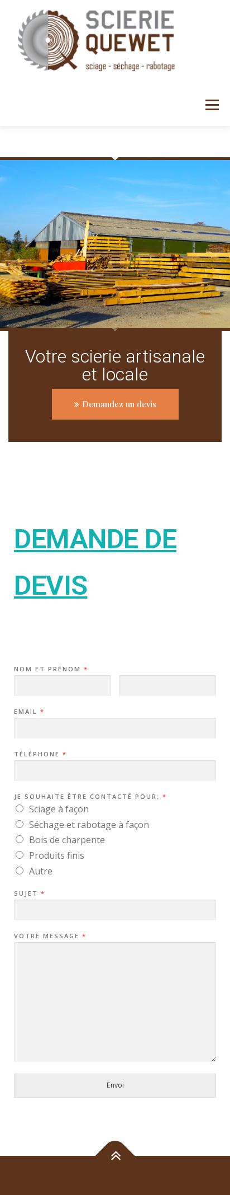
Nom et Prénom (50, 669)
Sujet (29, 893)
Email (29, 712)
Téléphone (40, 754)
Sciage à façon (59, 809)
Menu (211, 105)
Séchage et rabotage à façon (89, 824)
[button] (115, 404)
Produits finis (56, 855)
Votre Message (49, 936)
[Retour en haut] (115, 1156)
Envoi (115, 1085)
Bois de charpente (67, 840)
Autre (40, 871)
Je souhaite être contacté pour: (90, 797)
